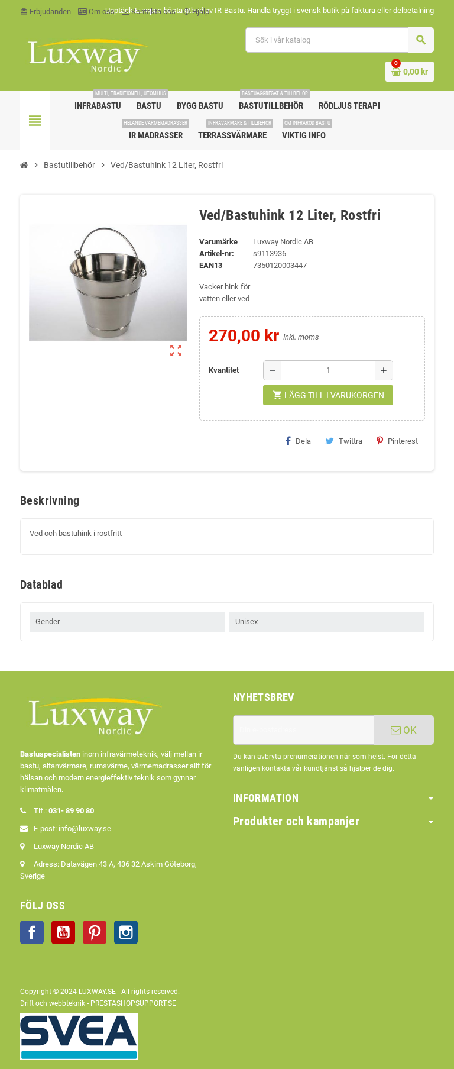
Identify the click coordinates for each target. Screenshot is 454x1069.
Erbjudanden (45, 11)
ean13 (210, 265)
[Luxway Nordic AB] (87, 53)
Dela (303, 441)
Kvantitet (224, 370)
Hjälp (196, 11)
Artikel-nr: (216, 253)
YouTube (63, 932)
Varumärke (218, 241)
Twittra (350, 441)
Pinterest (403, 441)
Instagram (126, 932)
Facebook (32, 932)
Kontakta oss (152, 11)
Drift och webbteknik (52, 1003)
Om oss (101, 11)
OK (409, 730)
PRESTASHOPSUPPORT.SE (133, 1003)
